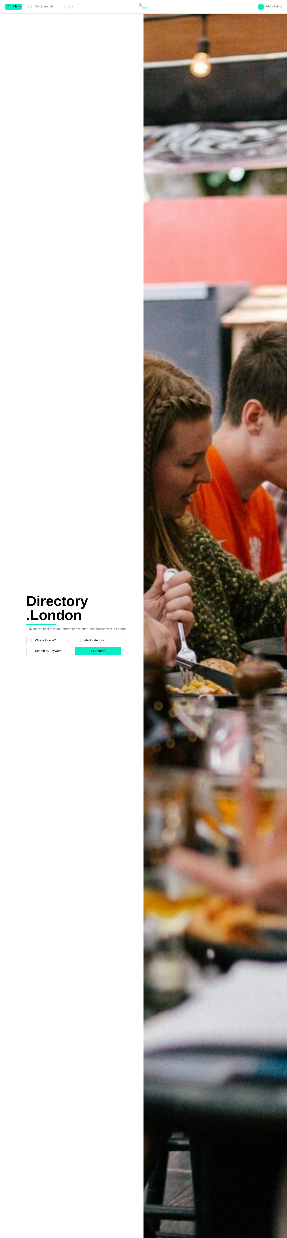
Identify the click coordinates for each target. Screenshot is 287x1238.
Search (100, 651)
